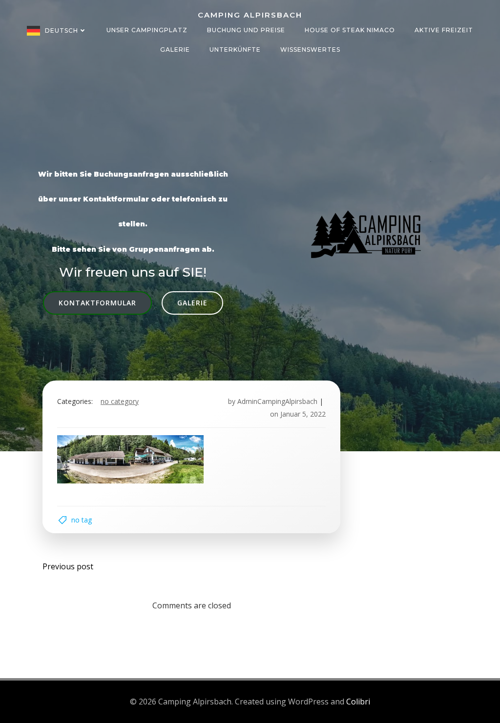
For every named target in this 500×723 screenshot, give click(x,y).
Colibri (358, 701)
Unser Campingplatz (147, 30)
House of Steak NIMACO (350, 30)
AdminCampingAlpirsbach (277, 401)
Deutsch (61, 30)
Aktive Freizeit (444, 30)
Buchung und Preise (246, 30)
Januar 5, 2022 (303, 414)
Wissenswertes (310, 49)
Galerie (175, 49)
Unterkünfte (235, 49)
